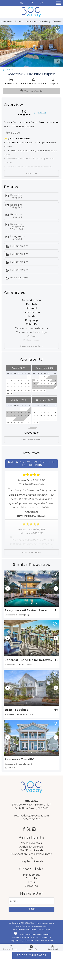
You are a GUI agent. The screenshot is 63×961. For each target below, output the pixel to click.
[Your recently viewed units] (22, 3)
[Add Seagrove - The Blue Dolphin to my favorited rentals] (58, 30)
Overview (6, 21)
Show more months (31, 439)
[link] (31, 594)
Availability (44, 21)
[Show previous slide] (7, 588)
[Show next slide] (56, 588)
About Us (31, 878)
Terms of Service (40, 940)
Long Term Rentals (31, 861)
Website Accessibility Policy (24, 929)
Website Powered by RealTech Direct (35, 934)
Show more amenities (31, 346)
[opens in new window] (24, 829)
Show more (31, 173)
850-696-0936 (31, 819)
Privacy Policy (44, 929)
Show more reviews (31, 552)
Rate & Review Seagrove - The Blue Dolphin (31, 463)
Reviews (57, 21)
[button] (58, 3)
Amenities (31, 21)
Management (31, 874)
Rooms (18, 21)
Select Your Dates (31, 955)
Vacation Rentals (31, 843)
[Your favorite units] (41, 3)
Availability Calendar (31, 846)
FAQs (31, 882)
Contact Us (31, 885)
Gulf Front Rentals (31, 850)
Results (9, 70)
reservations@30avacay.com (31, 815)
